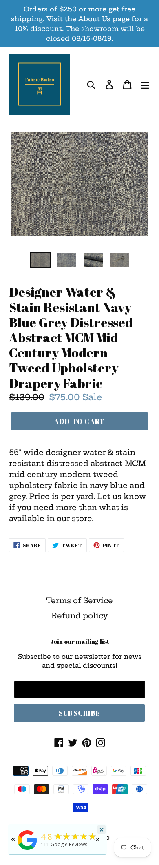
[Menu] (145, 84)
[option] (40, 261)
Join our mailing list (79, 641)
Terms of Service (79, 600)
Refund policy (79, 615)
